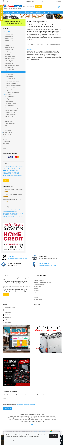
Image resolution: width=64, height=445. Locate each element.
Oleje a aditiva (8, 130)
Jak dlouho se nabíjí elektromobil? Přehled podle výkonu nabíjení (11, 210)
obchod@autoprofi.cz (10, 307)
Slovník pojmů (37, 286)
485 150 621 (8, 310)
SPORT (5, 139)
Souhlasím (53, 436)
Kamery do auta (9, 34)
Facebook (7, 315)
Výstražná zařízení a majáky (12, 65)
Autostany (7, 126)
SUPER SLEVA (6, 141)
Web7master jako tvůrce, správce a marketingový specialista (22, 418)
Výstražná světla (10, 70)
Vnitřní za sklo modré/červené (13, 85)
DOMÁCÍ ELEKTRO (7, 132)
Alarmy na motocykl (10, 112)
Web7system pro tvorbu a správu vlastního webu (32, 421)
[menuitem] (6, 12)
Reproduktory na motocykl (12, 108)
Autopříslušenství (9, 47)
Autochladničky (9, 36)
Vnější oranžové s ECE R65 (12, 81)
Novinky (36, 288)
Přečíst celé (30, 49)
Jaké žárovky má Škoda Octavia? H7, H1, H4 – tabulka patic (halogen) (13, 214)
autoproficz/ (8, 320)
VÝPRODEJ (6, 144)
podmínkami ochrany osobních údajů (26, 404)
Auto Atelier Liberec (33, 419)
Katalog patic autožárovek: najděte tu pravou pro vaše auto (16, 278)
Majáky (7, 99)
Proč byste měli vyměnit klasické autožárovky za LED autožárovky (11, 173)
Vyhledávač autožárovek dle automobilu (13, 166)
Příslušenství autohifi (10, 56)
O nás (35, 295)
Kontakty (36, 297)
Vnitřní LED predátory (11, 72)
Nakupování (36, 291)
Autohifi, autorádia (9, 41)
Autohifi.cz (52, 416)
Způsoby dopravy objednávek (10, 177)
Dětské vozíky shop (22, 419)
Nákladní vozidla (9, 121)
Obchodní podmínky (39, 280)
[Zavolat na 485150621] (5, 1)
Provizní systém (38, 299)
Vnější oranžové (10, 74)
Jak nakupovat (30, 1)
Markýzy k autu (8, 128)
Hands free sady (9, 50)
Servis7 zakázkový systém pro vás (47, 419)
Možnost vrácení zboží (39, 284)
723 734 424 (8, 312)
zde (38, 437)
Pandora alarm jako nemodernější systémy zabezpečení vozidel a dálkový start (29, 416)
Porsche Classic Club (52, 418)
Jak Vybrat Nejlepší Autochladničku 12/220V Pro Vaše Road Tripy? (12, 169)
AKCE (4, 146)
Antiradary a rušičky (10, 59)
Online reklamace (38, 293)
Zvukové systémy (10, 101)
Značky (5, 148)
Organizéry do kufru (10, 123)
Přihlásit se (7, 408)
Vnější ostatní (9, 76)
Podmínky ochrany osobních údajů (42, 282)
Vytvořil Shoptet (57, 431)
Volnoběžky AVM (9, 61)
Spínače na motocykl (11, 114)
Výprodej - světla (9, 63)
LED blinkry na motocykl (11, 110)
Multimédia (7, 54)
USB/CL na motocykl (10, 117)
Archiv (6, 180)
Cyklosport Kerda (12, 419)
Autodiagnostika (9, 38)
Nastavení (11, 441)
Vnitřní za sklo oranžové (12, 83)
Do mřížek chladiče (10, 79)
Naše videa (8, 322)
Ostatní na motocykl (11, 119)
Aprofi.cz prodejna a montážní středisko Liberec (32, 415)
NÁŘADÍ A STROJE (7, 137)
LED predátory (9, 68)
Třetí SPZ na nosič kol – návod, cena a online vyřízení (12, 217)
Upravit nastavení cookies (38, 431)
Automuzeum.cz (42, 418)
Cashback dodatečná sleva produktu (12, 175)
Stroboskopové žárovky (12, 88)
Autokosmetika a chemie (11, 43)
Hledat (38, 6)
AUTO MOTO (6, 32)
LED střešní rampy (10, 94)
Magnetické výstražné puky (13, 90)
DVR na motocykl (10, 106)
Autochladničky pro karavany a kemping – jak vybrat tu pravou (16, 287)
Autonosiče (8, 45)
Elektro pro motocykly (10, 103)
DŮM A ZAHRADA (7, 135)
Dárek (32, 424)
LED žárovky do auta (10, 52)
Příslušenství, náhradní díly (12, 92)
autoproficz (8, 317)
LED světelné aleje (10, 97)
